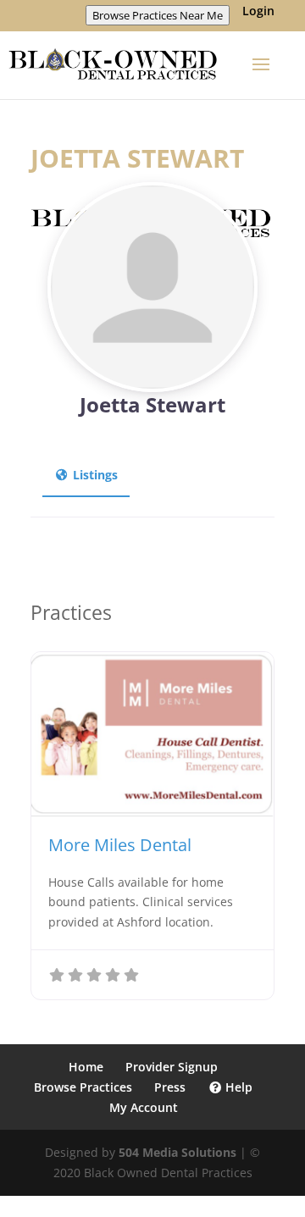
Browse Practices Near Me (157, 15)
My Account (143, 1107)
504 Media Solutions (177, 1152)
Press (170, 1087)
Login (258, 12)
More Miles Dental (119, 844)
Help (237, 1087)
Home (86, 1067)
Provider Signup (171, 1067)
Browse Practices (83, 1087)
